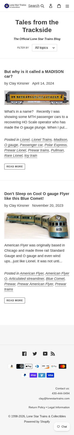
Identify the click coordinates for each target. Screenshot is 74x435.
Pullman (57, 150)
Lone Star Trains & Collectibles (46, 416)
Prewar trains (38, 150)
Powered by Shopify (37, 421)
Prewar (9, 284)
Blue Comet (55, 279)
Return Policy (37, 407)
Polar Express (56, 145)
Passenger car (31, 145)
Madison (60, 140)
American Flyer (32, 273)
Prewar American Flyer (35, 284)
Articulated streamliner (26, 279)
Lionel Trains (42, 140)
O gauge (11, 145)
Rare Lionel (13, 156)
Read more (15, 166)
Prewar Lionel (15, 150)
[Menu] (67, 5)
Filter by (23, 47)
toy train (30, 156)
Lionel (25, 140)
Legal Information (59, 407)
